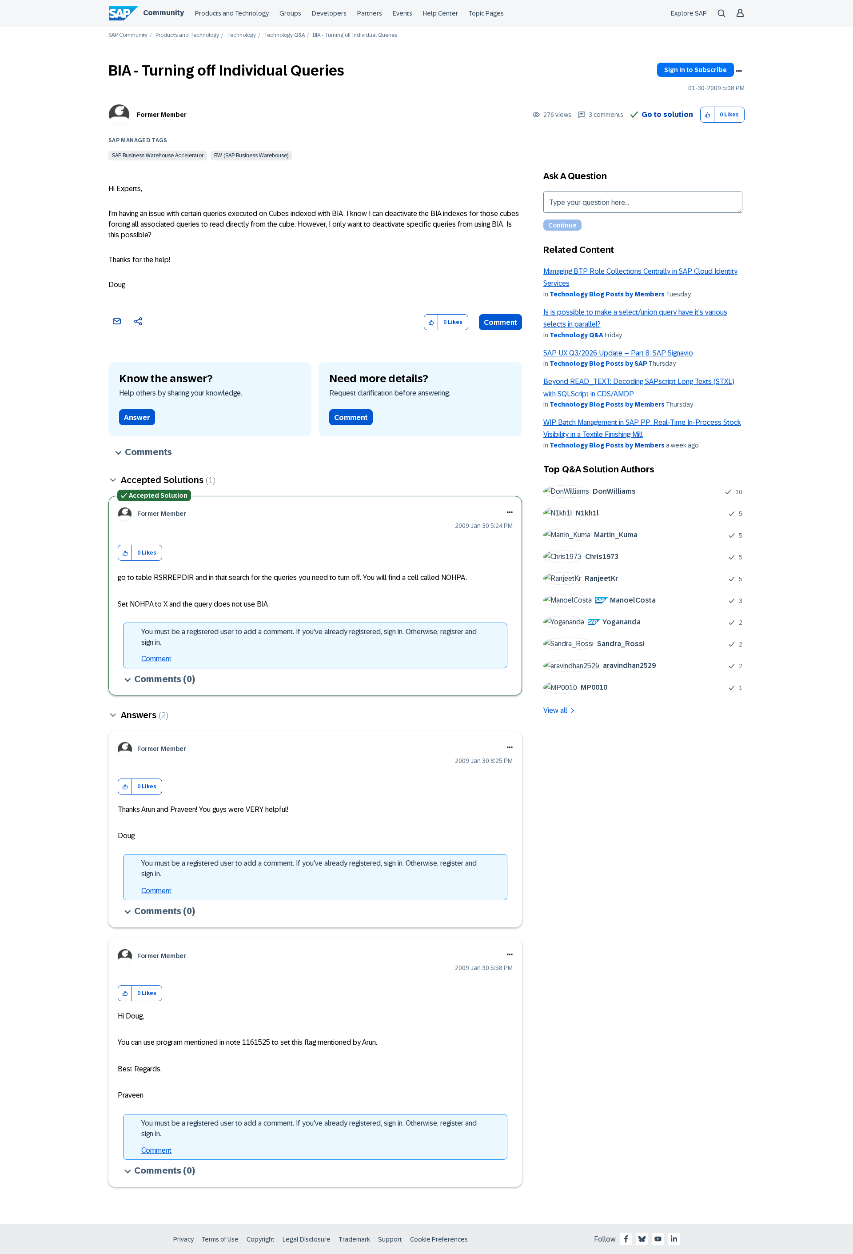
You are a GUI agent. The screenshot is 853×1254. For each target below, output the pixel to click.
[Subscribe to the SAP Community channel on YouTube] (658, 1238)
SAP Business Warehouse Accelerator (157, 155)
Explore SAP (689, 13)
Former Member (162, 114)
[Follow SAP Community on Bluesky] (642, 1238)
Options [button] (738, 71)
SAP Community (127, 35)
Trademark (354, 1239)
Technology (241, 35)
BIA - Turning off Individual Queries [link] (355, 35)
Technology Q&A (284, 35)
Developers (329, 13)
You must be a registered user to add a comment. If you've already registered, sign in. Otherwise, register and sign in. (309, 637)
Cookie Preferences (439, 1239)
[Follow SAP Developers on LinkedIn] (674, 1238)
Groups (290, 13)
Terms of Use (220, 1239)
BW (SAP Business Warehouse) (251, 155)
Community (163, 12)
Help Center (440, 13)
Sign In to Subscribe (695, 69)
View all (555, 710)
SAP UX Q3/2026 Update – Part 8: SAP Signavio (618, 353)
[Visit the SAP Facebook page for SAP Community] (626, 1238)
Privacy (183, 1239)
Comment (500, 322)
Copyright (261, 1239)
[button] (707, 115)
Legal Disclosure (307, 1239)
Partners (369, 13)
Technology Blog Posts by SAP (598, 363)
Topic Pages (486, 13)
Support (390, 1239)
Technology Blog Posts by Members (607, 294)
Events (402, 13)
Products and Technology (232, 13)
